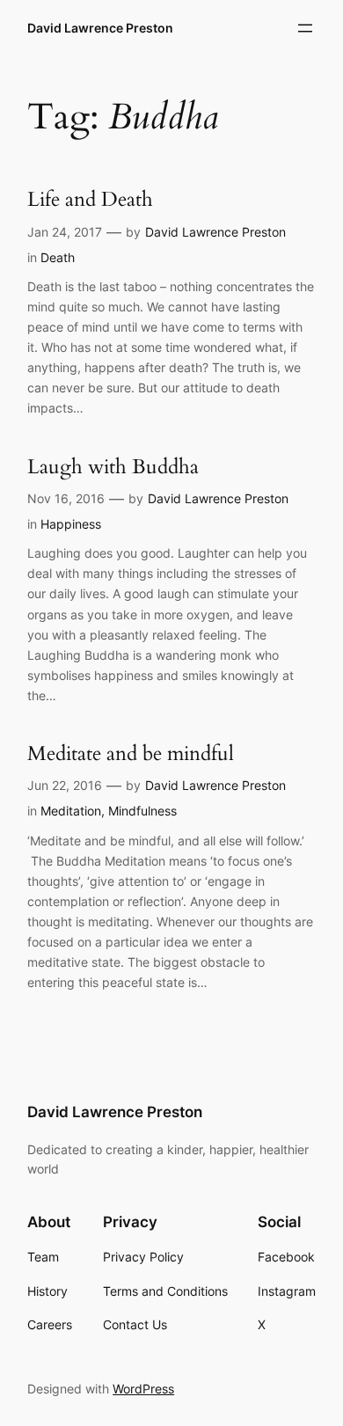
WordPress (143, 1388)
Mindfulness (142, 810)
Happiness (70, 523)
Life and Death (90, 199)
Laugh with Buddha (113, 467)
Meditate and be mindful (130, 753)
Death (57, 257)
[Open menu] (305, 28)
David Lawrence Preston (100, 27)
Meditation (70, 810)
